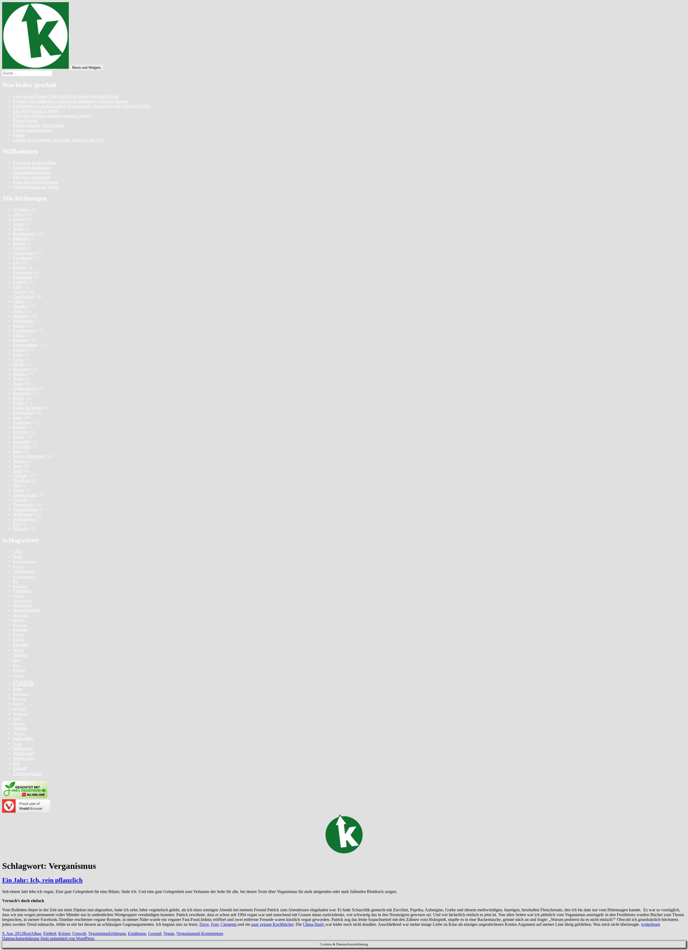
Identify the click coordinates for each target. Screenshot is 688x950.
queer (17, 417)
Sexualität (21, 441)
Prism (18, 689)
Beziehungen (24, 233)
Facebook (20, 586)
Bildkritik (21, 238)
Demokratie (23, 258)
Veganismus (23, 504)
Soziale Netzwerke (29, 456)
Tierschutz (21, 480)
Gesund (154, 933)
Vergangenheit (25, 509)
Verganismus (187, 933)
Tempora (19, 733)
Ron (27, 933)
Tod (16, 485)
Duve (204, 924)
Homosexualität (26, 610)
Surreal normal (25, 120)
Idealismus (20, 615)
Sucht (18, 470)
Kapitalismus (24, 330)
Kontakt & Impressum (32, 167)
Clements (229, 924)
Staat (17, 466)
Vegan (17, 744)
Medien (19, 374)
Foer (214, 924)
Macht (18, 364)
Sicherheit (21, 446)
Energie (19, 267)
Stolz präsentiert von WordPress (67, 938)
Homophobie (23, 605)
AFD (17, 551)
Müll (16, 660)
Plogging (18, 675)
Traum (18, 490)
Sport (17, 718)
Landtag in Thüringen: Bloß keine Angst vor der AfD (58, 140)
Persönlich (22, 393)
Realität (19, 427)
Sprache (20, 461)
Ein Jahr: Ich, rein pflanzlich (42, 880)
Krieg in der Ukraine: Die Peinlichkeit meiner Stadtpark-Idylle (65, 96)
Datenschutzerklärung (31, 172)
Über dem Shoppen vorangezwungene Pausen (52, 115)
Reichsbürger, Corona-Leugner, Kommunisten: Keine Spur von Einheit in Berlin (81, 106)
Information (23, 320)
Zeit (16, 524)
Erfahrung (117, 933)
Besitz (18, 229)
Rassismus (22, 422)
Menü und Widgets (86, 68)
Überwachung (25, 495)
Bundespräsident (25, 562)
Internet (19, 325)
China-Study (314, 924)
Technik (20, 475)
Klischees (20, 625)
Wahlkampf (23, 514)
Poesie (18, 398)
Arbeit (18, 224)
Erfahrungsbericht (24, 576)
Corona (19, 248)
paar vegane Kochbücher (272, 924)
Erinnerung (22, 272)
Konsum (20, 340)
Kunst (18, 359)
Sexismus (20, 714)
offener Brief (24, 388)
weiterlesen (650, 924)
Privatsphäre (23, 412)
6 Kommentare (210, 933)
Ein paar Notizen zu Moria (35, 111)
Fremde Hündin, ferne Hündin (38, 125)
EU (15, 581)
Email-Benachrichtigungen (35, 182)
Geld (17, 287)
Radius (19, 135)
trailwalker (23, 738)
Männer (20, 655)
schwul (19, 708)
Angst (18, 219)
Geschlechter (22, 601)
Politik (18, 403)
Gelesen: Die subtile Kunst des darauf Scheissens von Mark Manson (71, 101)
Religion (20, 432)
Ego (16, 262)
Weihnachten (24, 519)
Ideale (18, 311)
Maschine (21, 369)
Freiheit (19, 282)
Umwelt (20, 499)
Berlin (17, 556)
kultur (18, 354)
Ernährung (137, 933)
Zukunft (20, 528)
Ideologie (21, 316)
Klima (18, 335)
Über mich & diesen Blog (34, 162)
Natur (18, 383)
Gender (19, 291)
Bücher (19, 243)
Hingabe (20, 306)
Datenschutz (23, 253)
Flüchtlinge (22, 277)
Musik (18, 379)
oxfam (19, 670)
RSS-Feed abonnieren (31, 177)
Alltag (18, 214)
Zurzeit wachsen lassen (32, 130)
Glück (18, 301)
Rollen (18, 437)
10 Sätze (20, 209)
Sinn (17, 451)
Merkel (18, 650)
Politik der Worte (27, 408)
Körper (19, 349)
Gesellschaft (23, 296)
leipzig (18, 639)
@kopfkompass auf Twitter (36, 187)
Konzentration (25, 345)
